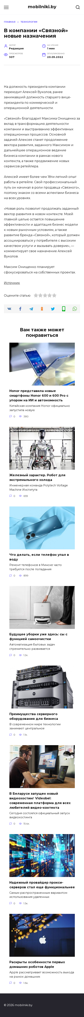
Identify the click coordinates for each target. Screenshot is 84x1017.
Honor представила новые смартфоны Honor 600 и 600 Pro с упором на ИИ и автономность (38, 395)
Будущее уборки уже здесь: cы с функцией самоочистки (38, 636)
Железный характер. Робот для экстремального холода (37, 477)
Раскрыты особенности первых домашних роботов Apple (37, 964)
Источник (12, 283)
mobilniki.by (42, 6)
